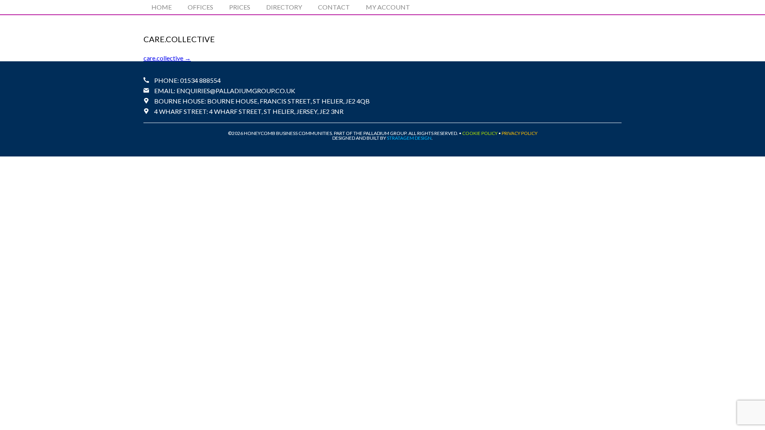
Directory (284, 7)
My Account (388, 7)
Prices (239, 7)
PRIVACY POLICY (519, 133)
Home (161, 7)
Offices (200, 7)
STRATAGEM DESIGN (409, 138)
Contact (334, 7)
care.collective (167, 58)
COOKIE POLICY (480, 133)
